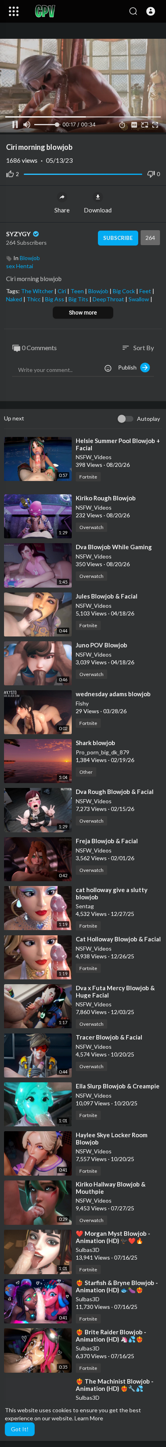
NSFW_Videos (94, 457)
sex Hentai (19, 266)
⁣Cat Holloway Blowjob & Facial (118, 939)
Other (86, 772)
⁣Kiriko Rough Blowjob (106, 498)
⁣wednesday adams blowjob (113, 693)
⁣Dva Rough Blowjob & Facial (115, 791)
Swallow (139, 299)
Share (62, 210)
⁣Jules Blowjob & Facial (106, 596)
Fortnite (88, 477)
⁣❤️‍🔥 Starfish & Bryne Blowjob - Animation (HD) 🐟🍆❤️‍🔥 (117, 1286)
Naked (14, 299)
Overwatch (91, 527)
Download (98, 210)
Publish (129, 367)
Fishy (82, 703)
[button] (151, 11)
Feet (145, 291)
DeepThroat (109, 299)
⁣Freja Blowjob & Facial (107, 840)
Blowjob (30, 257)
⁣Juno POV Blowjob (101, 645)
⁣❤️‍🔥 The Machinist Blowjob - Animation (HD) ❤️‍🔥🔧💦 (115, 1385)
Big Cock (124, 291)
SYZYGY (19, 233)
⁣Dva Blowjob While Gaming (114, 546)
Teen (78, 291)
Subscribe (118, 238)
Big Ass (55, 299)
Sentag (85, 906)
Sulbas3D (88, 1249)
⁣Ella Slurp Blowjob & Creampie (118, 1086)
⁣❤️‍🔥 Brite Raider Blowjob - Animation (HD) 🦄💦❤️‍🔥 (111, 1335)
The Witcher (37, 291)
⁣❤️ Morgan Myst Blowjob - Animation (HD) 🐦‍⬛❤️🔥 (113, 1237)
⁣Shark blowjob (95, 742)
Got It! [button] (20, 1429)
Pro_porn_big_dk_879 (102, 752)
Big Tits (78, 299)
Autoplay (148, 418)
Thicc (34, 299)
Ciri (62, 291)
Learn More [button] (89, 1418)
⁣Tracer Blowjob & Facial (109, 1037)
